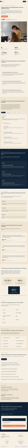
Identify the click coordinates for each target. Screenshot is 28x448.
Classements (7, 442)
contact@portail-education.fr (20, 441)
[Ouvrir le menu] (27, 1)
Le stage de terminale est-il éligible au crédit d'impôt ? (9, 362)
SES (15, 112)
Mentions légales (16, 446)
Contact (24, 1)
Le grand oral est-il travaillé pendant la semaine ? (8, 371)
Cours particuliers (21, 436)
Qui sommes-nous (21, 443)
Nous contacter (4, 359)
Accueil (3, 5)
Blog (7, 443)
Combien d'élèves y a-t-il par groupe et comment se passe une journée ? (12, 379)
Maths (3, 112)
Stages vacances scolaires (8, 5)
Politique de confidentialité (24, 446)
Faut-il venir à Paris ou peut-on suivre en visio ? (8, 374)
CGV (19, 446)
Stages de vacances (20, 435)
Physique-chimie (9, 112)
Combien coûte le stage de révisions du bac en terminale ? (10, 376)
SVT (19, 112)
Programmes (7, 441)
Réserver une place (4, 16)
